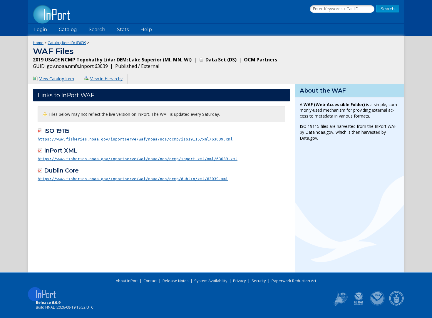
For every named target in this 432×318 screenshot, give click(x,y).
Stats (123, 29)
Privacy (239, 280)
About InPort (127, 280)
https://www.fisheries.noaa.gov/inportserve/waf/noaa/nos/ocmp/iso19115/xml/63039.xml (135, 139)
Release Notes (176, 280)
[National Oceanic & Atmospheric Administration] (377, 304)
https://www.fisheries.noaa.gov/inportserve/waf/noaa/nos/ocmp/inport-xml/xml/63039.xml (137, 159)
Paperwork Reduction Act (294, 280)
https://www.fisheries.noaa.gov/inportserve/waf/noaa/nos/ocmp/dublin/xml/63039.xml (133, 179)
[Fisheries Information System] (340, 304)
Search (97, 29)
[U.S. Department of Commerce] (396, 304)
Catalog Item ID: (67, 42)
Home (38, 42)
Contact (150, 280)
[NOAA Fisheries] (358, 304)
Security (259, 280)
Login (40, 29)
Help (146, 29)
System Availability (210, 280)
